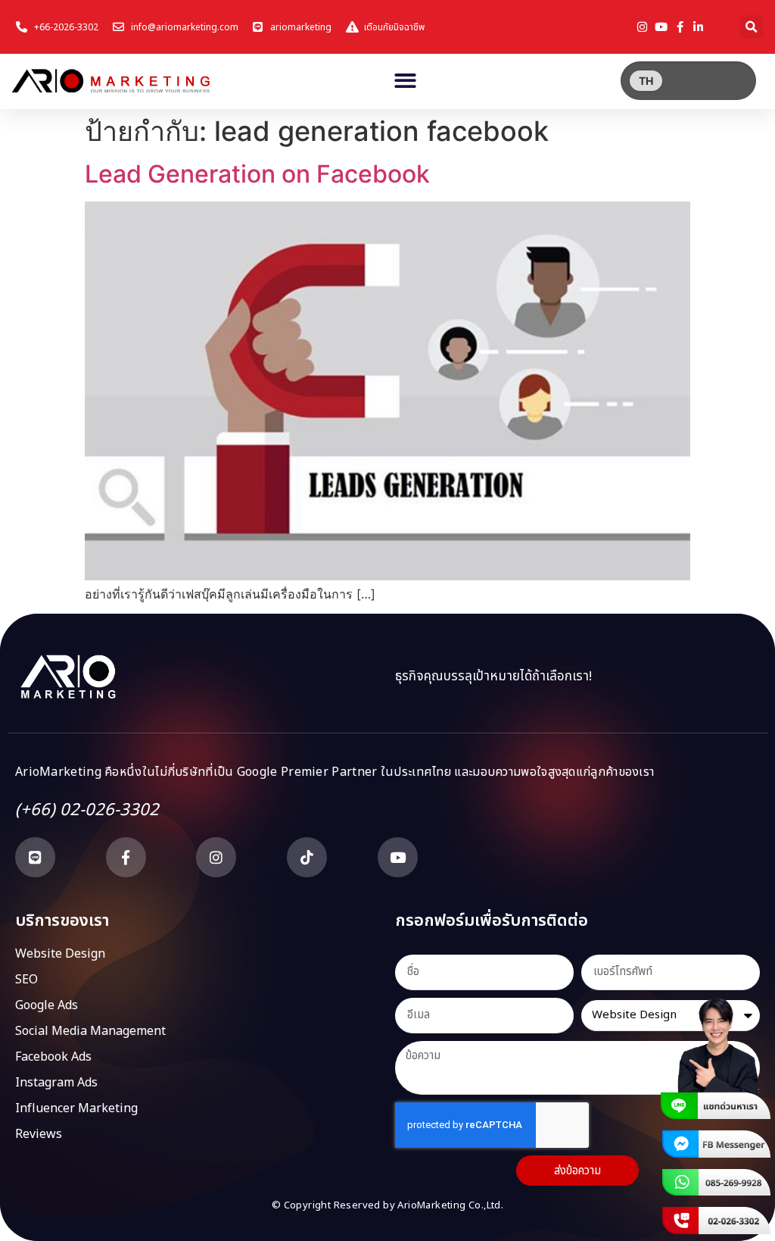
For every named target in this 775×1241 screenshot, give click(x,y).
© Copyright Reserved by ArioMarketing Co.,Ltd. (387, 1205)
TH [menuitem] (646, 80)
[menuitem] (646, 80)
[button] (752, 27)
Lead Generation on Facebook (257, 174)
